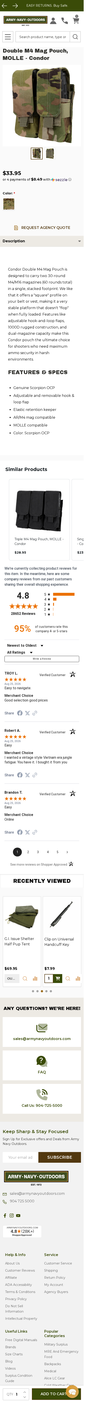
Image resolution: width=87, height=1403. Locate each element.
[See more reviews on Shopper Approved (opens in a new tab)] (34, 713)
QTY (10, 1394)
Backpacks (52, 1364)
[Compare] (35, 978)
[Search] (75, 36)
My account (53, 1285)
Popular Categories (54, 1333)
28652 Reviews (26, 614)
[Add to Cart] (57, 978)
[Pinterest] (25, 1215)
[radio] (61, 594)
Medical (50, 1371)
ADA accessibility (18, 1285)
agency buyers (56, 1292)
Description (14, 241)
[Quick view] (25, 978)
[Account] (53, 21)
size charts (14, 1354)
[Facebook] (5, 1215)
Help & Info (15, 1255)
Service (51, 1255)
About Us (12, 1263)
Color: (9, 193)
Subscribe (59, 1157)
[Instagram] (11, 1215)
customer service (58, 1263)
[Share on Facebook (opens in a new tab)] (20, 714)
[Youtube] (18, 1215)
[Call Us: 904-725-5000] (65, 21)
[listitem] (39, 520)
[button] (37, 179)
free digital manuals (21, 1340)
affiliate (11, 1278)
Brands (10, 1347)
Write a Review (42, 658)
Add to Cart (54, 1394)
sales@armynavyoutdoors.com (37, 1193)
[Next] (15, 5)
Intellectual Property (21, 1319)
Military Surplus (56, 1344)
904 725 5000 (21, 1201)
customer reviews (20, 1270)
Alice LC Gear (54, 1378)
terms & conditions (20, 1292)
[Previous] (4, 5)
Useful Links (16, 1331)
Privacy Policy (16, 1299)
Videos (10, 1368)
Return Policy (54, 1278)
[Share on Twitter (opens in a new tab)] (27, 713)
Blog (8, 1361)
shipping (51, 1270)
